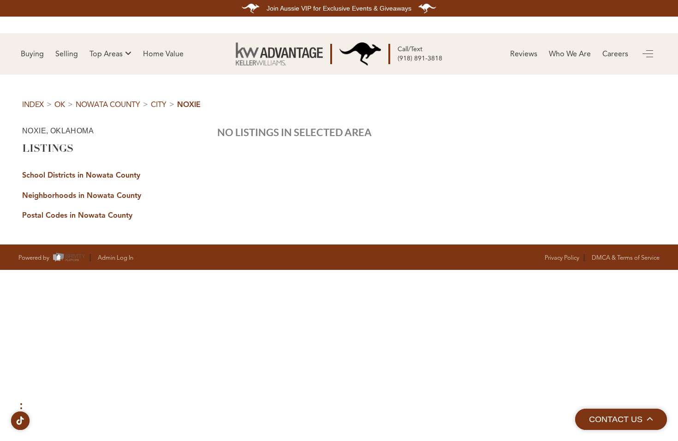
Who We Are (570, 54)
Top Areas (106, 54)
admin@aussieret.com (222, 370)
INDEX (33, 104)
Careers (615, 54)
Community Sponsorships (571, 270)
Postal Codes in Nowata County (77, 215)
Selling (66, 54)
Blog (331, 301)
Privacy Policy (562, 258)
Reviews (523, 54)
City (159, 104)
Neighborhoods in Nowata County (81, 195)
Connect (454, 301)
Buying (32, 54)
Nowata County (108, 104)
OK (59, 104)
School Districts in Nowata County (81, 175)
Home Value (163, 54)
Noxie (189, 104)
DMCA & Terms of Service (626, 258)
